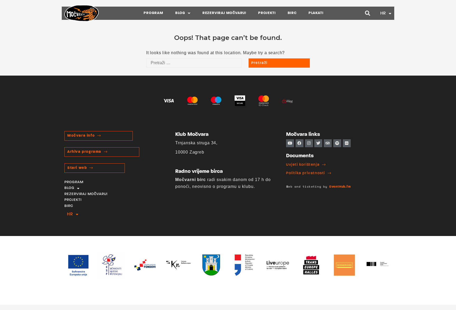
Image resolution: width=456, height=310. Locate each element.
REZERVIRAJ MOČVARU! (224, 13)
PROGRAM (153, 13)
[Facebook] (299, 143)
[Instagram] (309, 143)
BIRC (292, 13)
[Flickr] (347, 143)
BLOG (180, 13)
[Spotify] (337, 143)
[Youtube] (290, 143)
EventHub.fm (340, 186)
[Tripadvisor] (328, 143)
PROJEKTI (267, 13)
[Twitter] (318, 143)
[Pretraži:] (194, 63)
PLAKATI (316, 13)
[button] (367, 13)
